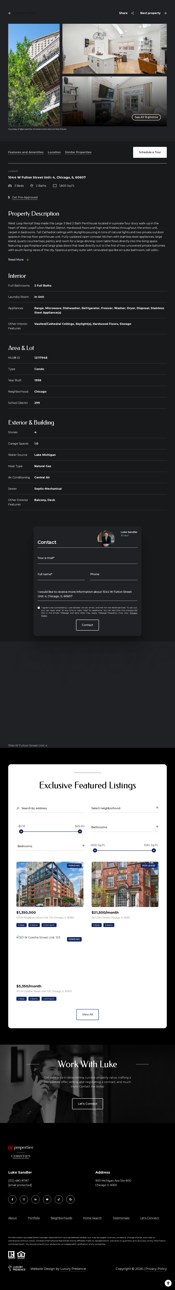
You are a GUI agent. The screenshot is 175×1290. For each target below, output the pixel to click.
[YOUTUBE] (47, 1199)
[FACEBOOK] (12, 1199)
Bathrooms (99, 827)
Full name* (45, 574)
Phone (94, 574)
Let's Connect (87, 1103)
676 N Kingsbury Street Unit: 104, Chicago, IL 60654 (45, 917)
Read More (16, 259)
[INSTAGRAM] (24, 1199)
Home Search (92, 1218)
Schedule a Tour (150, 152)
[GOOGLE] (70, 1199)
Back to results (24, 13)
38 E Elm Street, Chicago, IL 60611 (111, 917)
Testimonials (121, 1218)
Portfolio (34, 1218)
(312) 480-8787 (18, 1180)
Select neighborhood (105, 808)
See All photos (146, 117)
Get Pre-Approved (25, 197)
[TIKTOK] (59, 1199)
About (12, 1218)
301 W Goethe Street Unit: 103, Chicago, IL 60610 (44, 991)
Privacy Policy (156, 1269)
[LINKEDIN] (35, 1199)
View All (87, 1014)
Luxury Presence (73, 1269)
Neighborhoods (61, 1218)
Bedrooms (24, 846)
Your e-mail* (46, 558)
